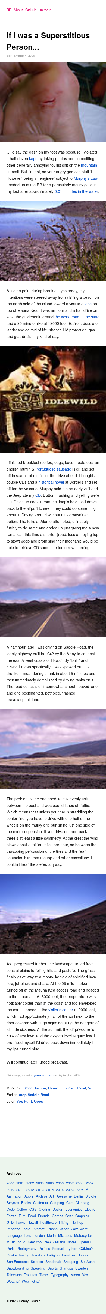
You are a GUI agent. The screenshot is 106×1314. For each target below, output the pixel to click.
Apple (28, 1196)
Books (26, 1202)
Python (71, 1248)
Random (38, 1255)
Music (11, 1241)
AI (87, 1189)
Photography (26, 1248)
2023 (70, 1189)
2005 (50, 1183)
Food (32, 1215)
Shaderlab (53, 1261)
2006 (28, 1088)
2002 (30, 1183)
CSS (33, 1209)
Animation (14, 1196)
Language (14, 1235)
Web (25, 1281)
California (40, 1202)
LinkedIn (44, 9)
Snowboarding (18, 1268)
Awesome (64, 1196)
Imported (67, 1088)
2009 (89, 1183)
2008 (79, 1183)
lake (88, 303)
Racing (24, 1255)
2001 (20, 1183)
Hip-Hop (77, 1222)
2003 (40, 1183)
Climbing (82, 1202)
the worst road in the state (77, 316)
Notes (71, 1241)
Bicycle (90, 1196)
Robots (82, 1255)
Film (22, 1215)
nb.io (21, 1241)
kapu (33, 158)
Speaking (38, 1268)
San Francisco (18, 1261)
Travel (81, 1088)
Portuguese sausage (53, 469)
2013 (40, 1189)
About (18, 9)
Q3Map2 (86, 1248)
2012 (30, 1189)
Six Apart (87, 1261)
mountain (89, 165)
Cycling (44, 1209)
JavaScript (79, 1228)
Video (75, 1274)
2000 (10, 1183)
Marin (51, 1235)
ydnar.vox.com (44, 1075)
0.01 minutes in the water (76, 191)
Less (27, 1235)
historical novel (51, 482)
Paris (10, 1248)
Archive (40, 1088)
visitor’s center (60, 1009)
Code (11, 1209)
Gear (69, 1215)
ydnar (35, 1281)
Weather (13, 1281)
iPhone (52, 1228)
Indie (26, 1228)
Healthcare (48, 1222)
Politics (44, 1248)
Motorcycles (83, 1235)
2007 (70, 1183)
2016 (60, 1189)
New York (35, 1241)
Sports (53, 1268)
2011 (20, 1189)
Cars (69, 1202)
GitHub (30, 9)
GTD (10, 1222)
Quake (12, 1255)
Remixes (68, 1255)
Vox (91, 1088)
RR (9, 9)
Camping (57, 1202)
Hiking (63, 1222)
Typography (59, 1274)
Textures (30, 1274)
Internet (39, 1228)
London (39, 1235)
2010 (10, 1189)
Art (51, 1196)
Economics (73, 1209)
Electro (90, 1209)
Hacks (20, 1222)
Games (57, 1215)
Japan (64, 1228)
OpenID (85, 1241)
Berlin (78, 1196)
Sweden (81, 1268)
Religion (53, 1255)
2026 (79, 1189)
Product (58, 1248)
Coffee (22, 1209)
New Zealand (55, 1241)
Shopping (70, 1261)
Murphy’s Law (86, 178)
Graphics (82, 1215)
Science (37, 1261)
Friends (43, 1215)
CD (38, 495)
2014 (50, 1189)
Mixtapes (65, 1235)
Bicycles (13, 1202)
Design (57, 1209)
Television (14, 1274)
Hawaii (53, 1088)
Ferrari (12, 1215)
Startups (66, 1268)
